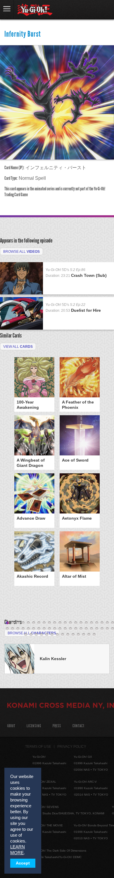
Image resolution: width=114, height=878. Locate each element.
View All (18, 347)
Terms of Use (38, 747)
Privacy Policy (71, 747)
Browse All (21, 252)
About (11, 725)
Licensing (34, 725)
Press (57, 725)
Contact (78, 725)
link (7, 9)
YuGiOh (35, 10)
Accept (23, 863)
